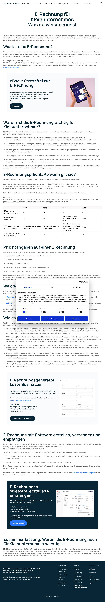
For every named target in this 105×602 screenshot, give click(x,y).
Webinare (92, 569)
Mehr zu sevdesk (18, 523)
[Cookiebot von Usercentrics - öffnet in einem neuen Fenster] (80, 282)
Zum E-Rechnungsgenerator (22, 418)
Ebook (91, 576)
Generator (76, 3)
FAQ (90, 583)
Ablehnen (29, 319)
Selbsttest (86, 3)
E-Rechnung (26, 3)
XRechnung (48, 3)
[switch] (43, 312)
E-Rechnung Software (62, 3)
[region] (52, 220)
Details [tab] (53, 287)
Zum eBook (16, 106)
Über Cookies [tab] (77, 287)
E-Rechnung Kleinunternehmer (80, 586)
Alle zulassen (76, 319)
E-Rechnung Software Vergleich (84, 473)
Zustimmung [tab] (28, 287)
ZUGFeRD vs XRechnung (78, 581)
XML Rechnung (79, 576)
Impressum (57, 596)
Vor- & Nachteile (94, 580)
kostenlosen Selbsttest (11, 67)
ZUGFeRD (37, 3)
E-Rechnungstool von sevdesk (20, 400)
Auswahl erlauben (52, 319)
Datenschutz (48, 596)
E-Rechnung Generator (62, 584)
